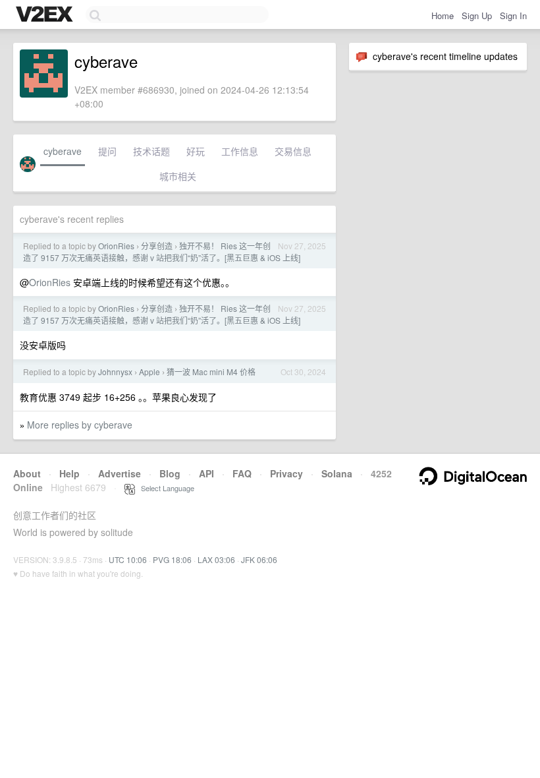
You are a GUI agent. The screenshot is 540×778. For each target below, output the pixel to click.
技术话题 (151, 151)
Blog (169, 473)
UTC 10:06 (128, 559)
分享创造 (157, 245)
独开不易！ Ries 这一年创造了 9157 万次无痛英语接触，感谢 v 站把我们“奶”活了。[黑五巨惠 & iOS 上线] (161, 251)
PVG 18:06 (172, 559)
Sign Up (477, 15)
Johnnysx (115, 371)
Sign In (513, 15)
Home (442, 15)
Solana (336, 473)
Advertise (119, 473)
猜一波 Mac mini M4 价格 (211, 371)
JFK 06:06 (259, 559)
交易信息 (293, 151)
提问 (107, 151)
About (27, 473)
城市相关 (177, 176)
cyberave (62, 151)
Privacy (286, 473)
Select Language (164, 488)
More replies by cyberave (79, 424)
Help (69, 473)
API (206, 473)
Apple (149, 371)
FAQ (242, 473)
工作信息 (239, 151)
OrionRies (116, 245)
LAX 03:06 (216, 559)
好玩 (195, 151)
